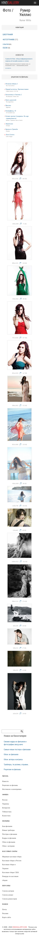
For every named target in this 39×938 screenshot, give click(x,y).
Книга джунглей (11, 100)
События (6, 44)
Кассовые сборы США (10, 872)
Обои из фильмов (8, 842)
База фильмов (7, 826)
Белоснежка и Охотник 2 (14, 94)
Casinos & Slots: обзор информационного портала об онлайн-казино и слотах (18, 60)
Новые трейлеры (8, 830)
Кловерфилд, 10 (11, 111)
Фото (7, 10)
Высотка (8, 105)
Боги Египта (10, 134)
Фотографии (8, 40)
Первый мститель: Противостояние (17, 89)
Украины (5, 804)
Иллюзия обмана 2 (12, 84)
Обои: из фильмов (11, 754)
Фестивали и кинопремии (11, 789)
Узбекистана (6, 812)
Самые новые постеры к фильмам (17, 749)
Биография (8, 35)
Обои (5, 48)
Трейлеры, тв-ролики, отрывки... (16, 765)
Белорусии (6, 808)
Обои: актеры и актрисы (13, 759)
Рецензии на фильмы (12, 769)
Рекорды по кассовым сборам (10, 878)
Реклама (5, 913)
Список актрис (7, 895)
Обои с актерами (8, 846)
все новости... (8, 68)
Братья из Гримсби (12, 129)
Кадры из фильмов (9, 838)
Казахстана (6, 816)
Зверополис (9, 124)
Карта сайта (6, 917)
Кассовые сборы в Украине (9, 866)
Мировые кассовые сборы (11, 857)
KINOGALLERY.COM (19, 927)
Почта (4, 909)
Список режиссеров (9, 899)
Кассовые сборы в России (11, 861)
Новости (5, 781)
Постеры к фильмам (9, 834)
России (4, 800)
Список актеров (8, 891)
